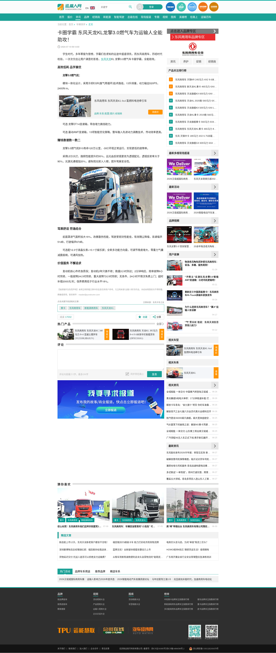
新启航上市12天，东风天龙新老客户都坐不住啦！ (84, 542)
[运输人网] (69, 7)
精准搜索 (61, 609)
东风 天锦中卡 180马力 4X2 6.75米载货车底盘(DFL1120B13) (196, 136)
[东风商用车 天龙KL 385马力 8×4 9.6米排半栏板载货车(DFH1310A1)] (120, 334)
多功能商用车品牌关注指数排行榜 (178, 609)
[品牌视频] (214, 220)
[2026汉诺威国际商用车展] (179, 167)
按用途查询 (62, 604)
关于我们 (61, 649)
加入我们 (83, 649)
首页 (71, 24)
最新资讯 (174, 446)
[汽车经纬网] (142, 630)
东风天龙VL (141, 520)
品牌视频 (174, 220)
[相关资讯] (214, 385)
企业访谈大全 (99, 614)
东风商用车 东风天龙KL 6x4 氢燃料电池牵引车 (120, 100)
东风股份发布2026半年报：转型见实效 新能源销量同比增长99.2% (189, 452)
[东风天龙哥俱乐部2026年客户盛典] (206, 167)
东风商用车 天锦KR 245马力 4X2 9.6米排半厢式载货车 (196, 79)
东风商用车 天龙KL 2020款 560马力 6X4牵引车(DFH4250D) (196, 100)
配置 (107, 113)
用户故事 (174, 254)
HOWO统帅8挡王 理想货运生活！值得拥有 (187, 549)
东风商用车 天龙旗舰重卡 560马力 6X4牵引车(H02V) (196, 122)
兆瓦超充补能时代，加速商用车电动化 (193, 579)
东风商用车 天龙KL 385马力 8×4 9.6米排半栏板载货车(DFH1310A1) (143, 334)
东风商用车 (74, 308)
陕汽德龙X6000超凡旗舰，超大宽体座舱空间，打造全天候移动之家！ (189, 418)
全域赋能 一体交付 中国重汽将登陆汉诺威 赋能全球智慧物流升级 (189, 391)
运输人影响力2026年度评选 (101, 579)
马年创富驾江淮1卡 (161, 579)
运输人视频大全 (100, 609)
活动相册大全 (134, 599)
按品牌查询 (62, 599)
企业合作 (94, 649)
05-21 (214, 285)
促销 (198, 61)
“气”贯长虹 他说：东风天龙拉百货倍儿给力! (201, 324)
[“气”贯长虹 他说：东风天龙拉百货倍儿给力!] (174, 325)
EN (86, 8)
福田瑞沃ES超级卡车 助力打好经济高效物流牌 (136, 542)
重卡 (63, 308)
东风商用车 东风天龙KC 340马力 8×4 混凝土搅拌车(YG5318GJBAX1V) (89, 334)
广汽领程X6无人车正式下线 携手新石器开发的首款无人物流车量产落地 (189, 437)
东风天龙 (106, 59)
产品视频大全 (99, 604)
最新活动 (174, 187)
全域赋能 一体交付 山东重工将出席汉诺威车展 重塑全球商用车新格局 (189, 431)
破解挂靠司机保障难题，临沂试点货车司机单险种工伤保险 (189, 459)
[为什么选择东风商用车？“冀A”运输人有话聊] (174, 310)
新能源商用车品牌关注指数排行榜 (178, 604)
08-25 (214, 418)
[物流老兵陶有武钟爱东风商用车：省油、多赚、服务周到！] (174, 265)
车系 (102, 113)
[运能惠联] (78, 630)
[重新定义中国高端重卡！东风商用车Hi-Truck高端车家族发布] (174, 295)
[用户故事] (214, 254)
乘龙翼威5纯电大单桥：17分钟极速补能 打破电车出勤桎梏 (189, 398)
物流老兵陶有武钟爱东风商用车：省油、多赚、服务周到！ (201, 263)
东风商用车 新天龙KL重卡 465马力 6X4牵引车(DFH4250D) (196, 86)
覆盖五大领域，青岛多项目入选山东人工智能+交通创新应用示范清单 (189, 479)
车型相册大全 (134, 604)
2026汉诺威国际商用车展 (179, 179)
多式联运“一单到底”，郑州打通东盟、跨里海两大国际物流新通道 (189, 472)
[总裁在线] (113, 630)
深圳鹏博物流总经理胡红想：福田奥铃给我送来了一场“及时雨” (84, 549)
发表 (154, 374)
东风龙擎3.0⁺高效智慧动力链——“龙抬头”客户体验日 (179, 246)
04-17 (214, 315)
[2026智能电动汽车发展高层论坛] (206, 200)
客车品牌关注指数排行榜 (207, 599)
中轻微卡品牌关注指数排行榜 (176, 599)
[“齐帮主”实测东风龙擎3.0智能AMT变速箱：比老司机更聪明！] (174, 280)
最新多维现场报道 (179, 153)
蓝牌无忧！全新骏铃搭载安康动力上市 (132, 549)
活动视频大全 (99, 599)
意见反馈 (105, 649)
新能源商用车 (91, 308)
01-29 (214, 270)
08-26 (214, 392)
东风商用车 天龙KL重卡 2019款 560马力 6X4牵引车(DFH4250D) (196, 115)
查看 (216, 372)
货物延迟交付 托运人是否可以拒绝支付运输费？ (83, 557)
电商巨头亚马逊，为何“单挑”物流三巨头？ (187, 542)
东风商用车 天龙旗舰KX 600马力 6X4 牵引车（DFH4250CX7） (196, 93)
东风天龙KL (108, 308)
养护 (185, 61)
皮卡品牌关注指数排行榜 (207, 609)
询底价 (155, 112)
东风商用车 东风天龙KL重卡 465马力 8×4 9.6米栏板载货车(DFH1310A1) (196, 129)
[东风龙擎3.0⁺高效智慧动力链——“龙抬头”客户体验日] (179, 234)
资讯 (173, 61)
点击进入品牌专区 (183, 31)
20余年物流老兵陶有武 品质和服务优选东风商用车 (206, 246)
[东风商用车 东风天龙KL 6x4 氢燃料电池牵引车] (75, 106)
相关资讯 (174, 385)
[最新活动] (214, 186)
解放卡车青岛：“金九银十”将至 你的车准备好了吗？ (189, 405)
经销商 (118, 113)
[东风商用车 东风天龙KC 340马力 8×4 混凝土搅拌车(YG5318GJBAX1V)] (65, 334)
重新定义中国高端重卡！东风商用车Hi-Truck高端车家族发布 (201, 293)
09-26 (214, 300)
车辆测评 (80, 24)
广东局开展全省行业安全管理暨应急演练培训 (188, 557)
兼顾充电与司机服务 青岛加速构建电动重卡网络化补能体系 (189, 465)
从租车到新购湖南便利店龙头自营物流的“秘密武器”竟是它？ (138, 557)
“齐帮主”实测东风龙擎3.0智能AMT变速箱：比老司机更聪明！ (201, 278)
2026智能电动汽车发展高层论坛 (206, 212)
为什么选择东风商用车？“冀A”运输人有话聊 (201, 308)
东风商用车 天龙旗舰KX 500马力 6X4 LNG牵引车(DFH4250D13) (196, 107)
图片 (112, 113)
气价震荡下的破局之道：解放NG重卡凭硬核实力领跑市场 (189, 424)
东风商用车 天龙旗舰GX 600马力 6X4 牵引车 (196, 143)
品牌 (96, 113)
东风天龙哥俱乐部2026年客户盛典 (206, 179)
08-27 (214, 452)
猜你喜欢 (64, 484)
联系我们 (72, 649)
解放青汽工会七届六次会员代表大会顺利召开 (188, 411)
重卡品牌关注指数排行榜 (207, 604)
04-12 (214, 330)
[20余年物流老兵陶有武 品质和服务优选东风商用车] (206, 234)
